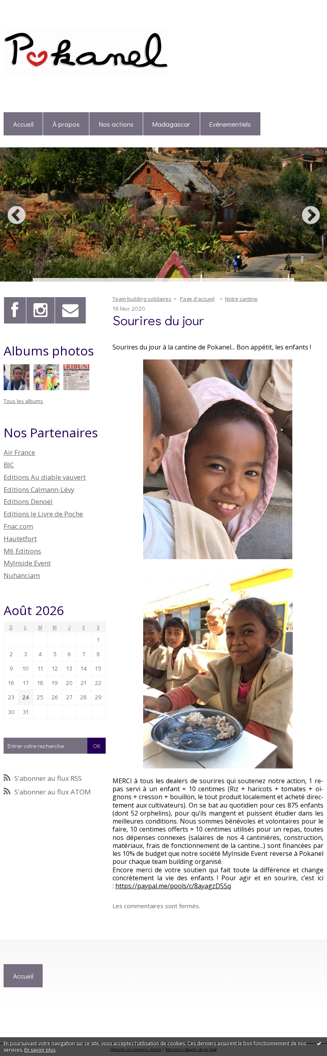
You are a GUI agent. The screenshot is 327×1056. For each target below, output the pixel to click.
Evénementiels (230, 123)
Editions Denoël (28, 501)
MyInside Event (27, 563)
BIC (9, 464)
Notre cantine (241, 298)
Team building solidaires (141, 298)
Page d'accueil (197, 298)
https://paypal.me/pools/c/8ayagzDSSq (173, 885)
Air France (19, 452)
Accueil (23, 123)
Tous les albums (23, 401)
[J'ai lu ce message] (319, 1043)
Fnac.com (18, 526)
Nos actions (116, 123)
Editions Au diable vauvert (45, 477)
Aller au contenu (25, 6)
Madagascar (171, 123)
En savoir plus (39, 1049)
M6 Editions (22, 551)
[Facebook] (15, 310)
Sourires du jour (158, 320)
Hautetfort (20, 538)
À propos (66, 123)
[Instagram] (40, 310)
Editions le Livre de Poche (43, 513)
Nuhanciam (22, 575)
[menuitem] (23, 124)
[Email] (70, 310)
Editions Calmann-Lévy (39, 489)
